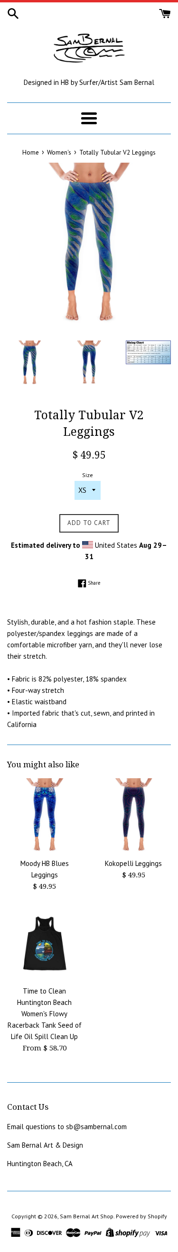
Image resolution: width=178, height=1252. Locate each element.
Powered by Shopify (141, 1216)
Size (87, 475)
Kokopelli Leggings (133, 863)
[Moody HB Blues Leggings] (44, 815)
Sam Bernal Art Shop (86, 1216)
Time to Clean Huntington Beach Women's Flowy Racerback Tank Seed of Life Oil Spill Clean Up (45, 1013)
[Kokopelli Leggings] (133, 815)
